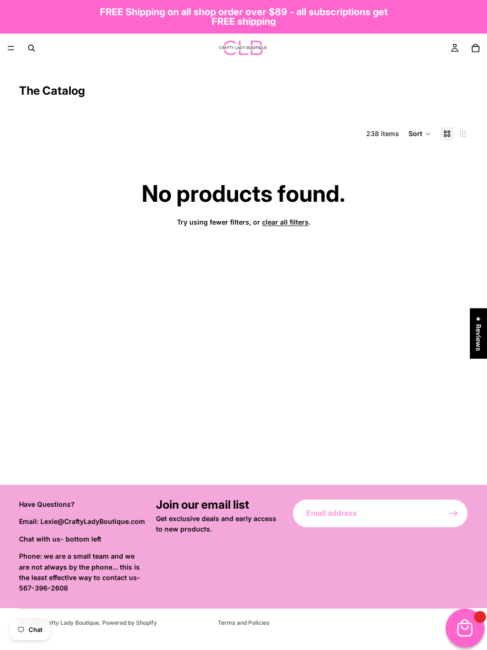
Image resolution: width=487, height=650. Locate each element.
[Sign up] (454, 513)
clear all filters (285, 222)
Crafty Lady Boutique (70, 622)
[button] (420, 133)
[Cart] (475, 48)
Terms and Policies (244, 622)
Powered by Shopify (129, 622)
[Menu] (11, 48)
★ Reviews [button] (479, 333)
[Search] (31, 48)
